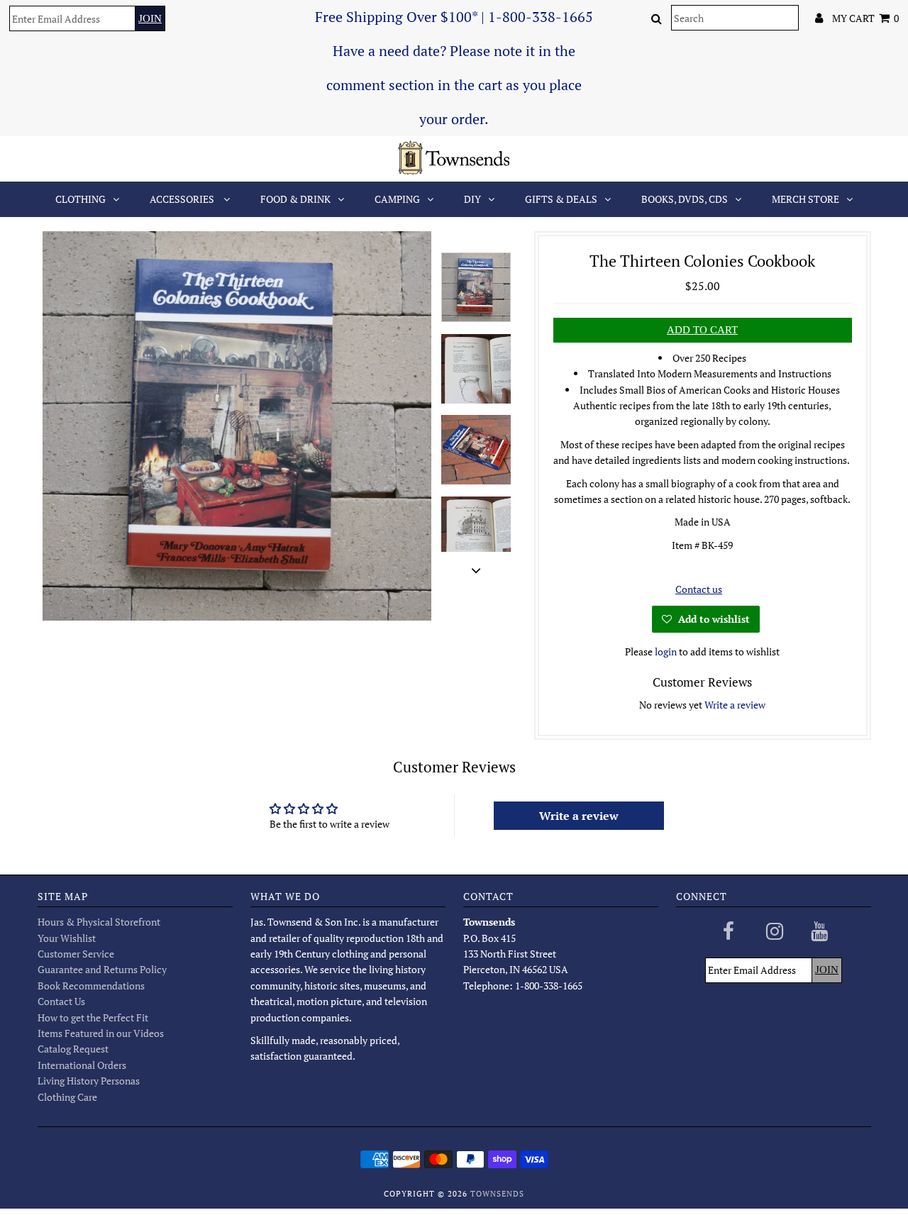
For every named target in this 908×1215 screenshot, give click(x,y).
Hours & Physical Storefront (99, 921)
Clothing (80, 199)
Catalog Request (73, 1048)
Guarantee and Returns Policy (102, 969)
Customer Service (76, 953)
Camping (397, 199)
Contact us (698, 589)
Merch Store (805, 199)
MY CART (865, 18)
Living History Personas (89, 1080)
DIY (472, 199)
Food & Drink (295, 199)
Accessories (183, 199)
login (666, 651)
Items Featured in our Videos (101, 1033)
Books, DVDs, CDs (684, 199)
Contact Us (61, 1001)
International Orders (82, 1065)
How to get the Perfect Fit (93, 1017)
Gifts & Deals (561, 199)
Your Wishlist (67, 938)
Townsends (497, 1194)
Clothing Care (67, 1097)
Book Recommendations (91, 985)
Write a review (734, 704)
